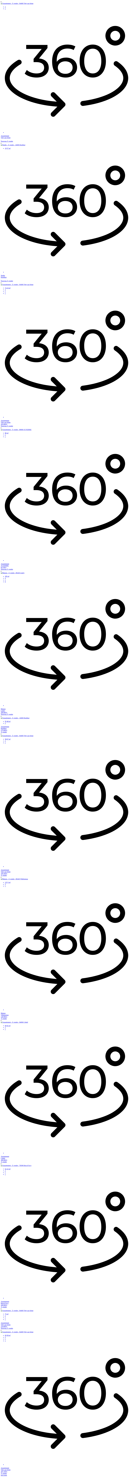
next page (4, 1475)
